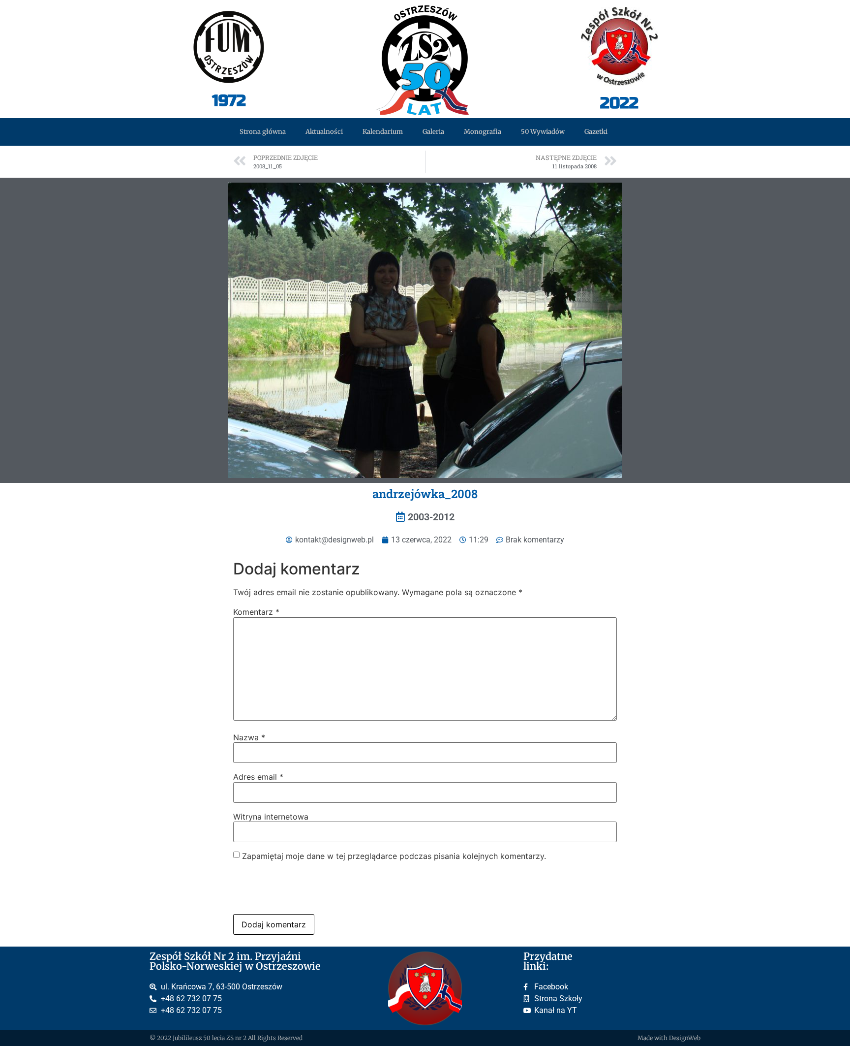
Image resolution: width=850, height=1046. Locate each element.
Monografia (482, 131)
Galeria (433, 131)
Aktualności (324, 131)
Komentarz (256, 612)
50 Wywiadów (543, 131)
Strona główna (263, 131)
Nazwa (249, 737)
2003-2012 (431, 517)
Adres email (258, 777)
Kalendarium (383, 131)
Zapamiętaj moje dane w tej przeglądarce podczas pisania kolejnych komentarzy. (394, 856)
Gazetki (595, 131)
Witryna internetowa (270, 817)
